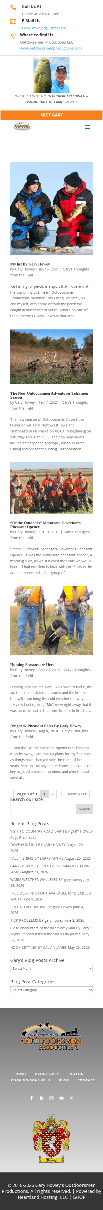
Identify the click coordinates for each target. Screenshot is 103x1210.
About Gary (47, 1073)
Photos (75, 1073)
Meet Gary (51, 115)
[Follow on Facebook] (32, 1098)
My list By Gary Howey (30, 264)
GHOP (79, 1197)
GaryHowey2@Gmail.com (44, 27)
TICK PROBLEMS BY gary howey (36, 920)
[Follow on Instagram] (52, 1098)
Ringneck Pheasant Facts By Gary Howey (45, 726)
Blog (64, 1080)
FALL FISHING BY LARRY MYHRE (37, 858)
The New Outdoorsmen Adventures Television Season (49, 395)
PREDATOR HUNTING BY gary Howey (41, 906)
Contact (86, 1080)
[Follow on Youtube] (62, 1098)
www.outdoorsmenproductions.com (51, 48)
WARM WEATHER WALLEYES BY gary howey (46, 879)
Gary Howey (25, 269)
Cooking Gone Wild (30, 1080)
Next (82, 793)
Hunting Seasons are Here (32, 665)
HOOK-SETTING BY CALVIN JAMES (38, 947)
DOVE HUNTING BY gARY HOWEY (38, 844)
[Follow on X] (72, 1098)
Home (21, 1073)
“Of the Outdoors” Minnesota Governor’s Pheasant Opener (45, 525)
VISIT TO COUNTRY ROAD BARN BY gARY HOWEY (51, 831)
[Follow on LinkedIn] (42, 1098)
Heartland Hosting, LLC (43, 1197)
